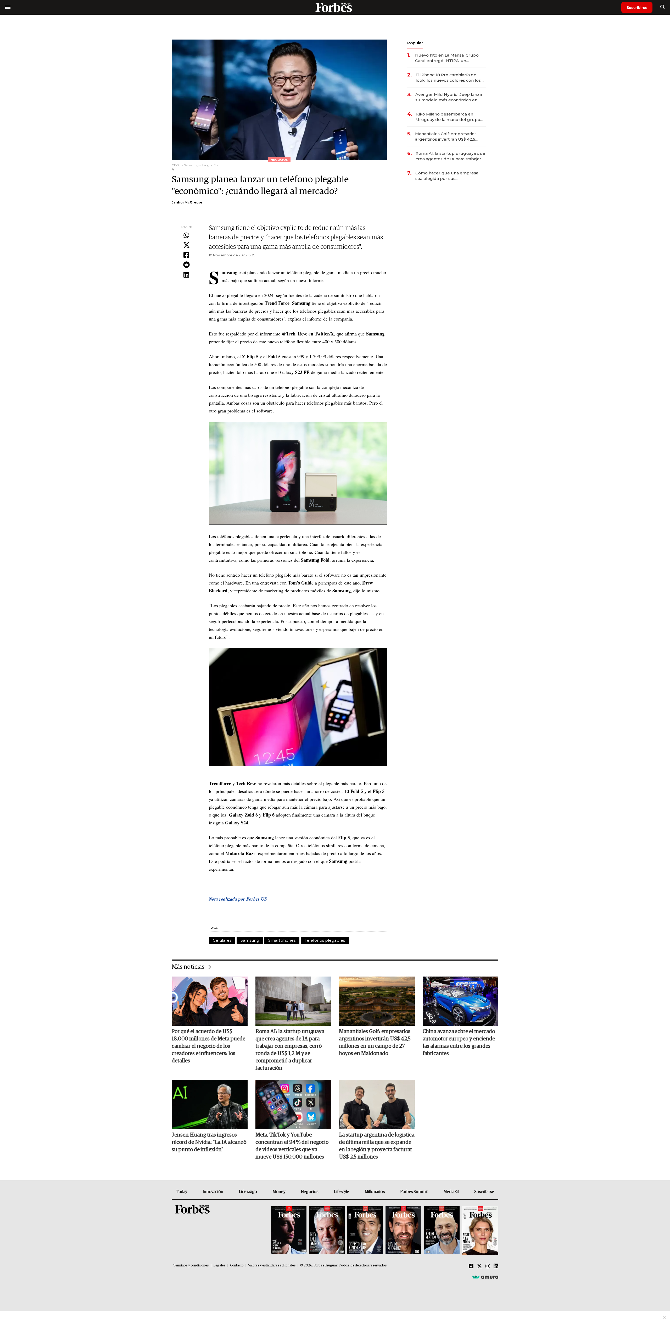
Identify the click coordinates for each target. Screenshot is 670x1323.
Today (181, 1192)
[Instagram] (487, 1266)
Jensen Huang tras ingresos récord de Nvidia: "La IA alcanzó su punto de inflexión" (209, 1142)
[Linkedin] (186, 275)
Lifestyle (341, 1192)
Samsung (250, 940)
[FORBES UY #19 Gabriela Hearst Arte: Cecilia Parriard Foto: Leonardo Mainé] (479, 1230)
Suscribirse (637, 7)
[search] (662, 7)
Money (278, 1192)
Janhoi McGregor (187, 202)
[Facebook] (186, 255)
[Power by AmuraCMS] (485, 1277)
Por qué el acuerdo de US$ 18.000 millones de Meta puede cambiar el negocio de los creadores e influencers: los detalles (208, 1046)
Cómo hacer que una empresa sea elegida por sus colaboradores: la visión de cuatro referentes (449, 175)
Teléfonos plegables (325, 940)
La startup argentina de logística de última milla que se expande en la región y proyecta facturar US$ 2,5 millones (376, 1146)
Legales (219, 1265)
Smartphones (281, 940)
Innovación (213, 1192)
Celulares (222, 940)
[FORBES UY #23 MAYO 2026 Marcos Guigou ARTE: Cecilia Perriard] (327, 1230)
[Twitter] (186, 245)
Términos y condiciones (191, 1265)
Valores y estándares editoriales (272, 1265)
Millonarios (375, 1192)
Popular (415, 42)
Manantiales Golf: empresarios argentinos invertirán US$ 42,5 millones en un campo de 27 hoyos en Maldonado (446, 136)
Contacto (237, 1265)
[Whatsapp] (186, 236)
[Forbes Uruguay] (335, 7)
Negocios (310, 1192)
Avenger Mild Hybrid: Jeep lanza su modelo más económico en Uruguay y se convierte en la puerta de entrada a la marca (448, 97)
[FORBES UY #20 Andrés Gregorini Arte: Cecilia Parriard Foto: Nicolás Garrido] (442, 1230)
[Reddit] (186, 265)
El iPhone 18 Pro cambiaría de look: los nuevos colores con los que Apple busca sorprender (448, 77)
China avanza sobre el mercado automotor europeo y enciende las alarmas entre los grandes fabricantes (459, 1042)
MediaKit (451, 1192)
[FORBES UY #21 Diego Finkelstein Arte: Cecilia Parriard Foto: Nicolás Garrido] (403, 1230)
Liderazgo (248, 1192)
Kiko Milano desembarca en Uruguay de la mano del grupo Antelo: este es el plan (448, 117)
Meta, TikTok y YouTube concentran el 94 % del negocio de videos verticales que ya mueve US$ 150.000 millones (291, 1146)
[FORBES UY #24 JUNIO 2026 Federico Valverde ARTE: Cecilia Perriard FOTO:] (289, 1230)
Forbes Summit (414, 1192)
